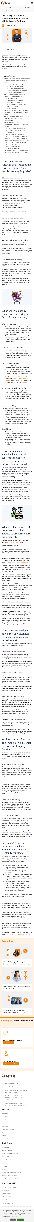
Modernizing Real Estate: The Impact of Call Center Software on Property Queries (17, 139)
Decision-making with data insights (17, 104)
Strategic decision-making (14, 146)
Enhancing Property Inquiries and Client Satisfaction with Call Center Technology (16, 151)
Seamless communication (15, 102)
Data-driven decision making (15, 92)
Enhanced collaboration (14, 148)
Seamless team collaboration (15, 86)
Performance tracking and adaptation (17, 136)
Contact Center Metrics (12, 8)
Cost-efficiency (12, 108)
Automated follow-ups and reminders (17, 90)
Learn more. (15, 1216)
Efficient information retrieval (15, 84)
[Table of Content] (29, 76)
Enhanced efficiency (13, 98)
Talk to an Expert (9, 1061)
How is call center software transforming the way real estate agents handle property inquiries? (17, 80)
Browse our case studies (12, 1040)
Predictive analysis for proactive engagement (16, 131)
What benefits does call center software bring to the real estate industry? (16, 95)
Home (3, 8)
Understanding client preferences (16, 128)
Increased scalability (13, 106)
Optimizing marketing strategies (16, 134)
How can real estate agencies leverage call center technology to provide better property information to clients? (17, 112)
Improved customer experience (16, 100)
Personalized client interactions (16, 88)
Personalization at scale (14, 144)
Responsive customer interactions (17, 142)
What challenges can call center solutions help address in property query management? (17, 118)
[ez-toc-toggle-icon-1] (28, 76)
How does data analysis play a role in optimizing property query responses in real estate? (17, 124)
